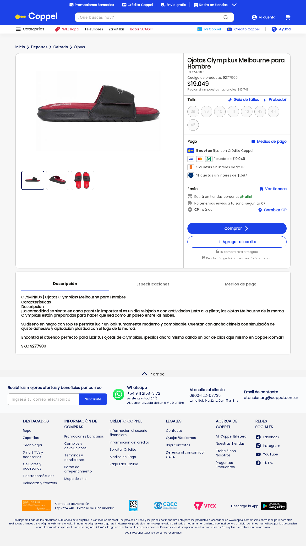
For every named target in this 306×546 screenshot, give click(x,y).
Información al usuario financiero (128, 432)
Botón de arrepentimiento (78, 469)
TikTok (268, 463)
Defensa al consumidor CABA (185, 454)
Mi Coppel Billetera (231, 436)
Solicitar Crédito (123, 449)
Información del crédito (129, 442)
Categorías (33, 29)
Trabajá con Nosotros (226, 453)
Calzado (60, 47)
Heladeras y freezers (40, 483)
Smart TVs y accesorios (33, 454)
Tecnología (32, 445)
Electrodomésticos (38, 475)
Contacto (174, 430)
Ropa (27, 430)
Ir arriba (156, 374)
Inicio (20, 47)
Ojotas (79, 47)
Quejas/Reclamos (181, 437)
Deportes (39, 47)
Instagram (271, 445)
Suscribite (93, 399)
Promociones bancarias (84, 436)
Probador (278, 99)
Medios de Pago (123, 457)
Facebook (271, 437)
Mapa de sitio (75, 478)
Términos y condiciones (74, 457)
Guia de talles (246, 99)
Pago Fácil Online (124, 464)
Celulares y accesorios (32, 466)
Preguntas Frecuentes (225, 464)
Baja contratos (178, 445)
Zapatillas (31, 437)
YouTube (270, 454)
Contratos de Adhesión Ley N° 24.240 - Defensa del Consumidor (84, 506)
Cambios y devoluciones (75, 445)
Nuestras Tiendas (230, 443)
